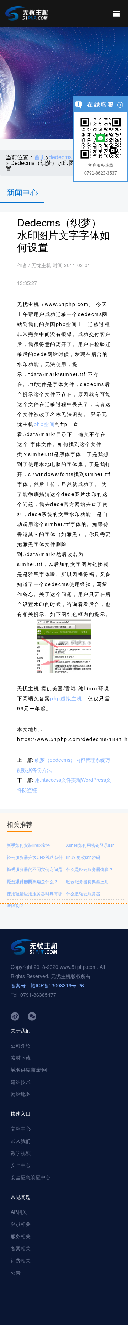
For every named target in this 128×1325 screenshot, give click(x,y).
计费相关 (21, 1260)
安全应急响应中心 (30, 1177)
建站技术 (21, 1081)
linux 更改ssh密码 (83, 857)
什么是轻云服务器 (83, 893)
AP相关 (19, 1211)
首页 (40, 157)
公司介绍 (21, 1045)
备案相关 (21, 1248)
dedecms (60, 157)
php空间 (44, 424)
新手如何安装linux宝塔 (28, 845)
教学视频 (21, 1152)
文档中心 (21, 1128)
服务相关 (21, 1236)
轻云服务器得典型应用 (87, 881)
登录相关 (21, 1223)
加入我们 (21, 1140)
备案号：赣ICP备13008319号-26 (47, 985)
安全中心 (21, 1165)
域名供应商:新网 (29, 1069)
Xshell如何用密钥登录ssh (90, 845)
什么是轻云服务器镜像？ (89, 869)
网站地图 (21, 1093)
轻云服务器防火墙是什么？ (32, 881)
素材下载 (21, 1057)
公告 (16, 1272)
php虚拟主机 (66, 698)
